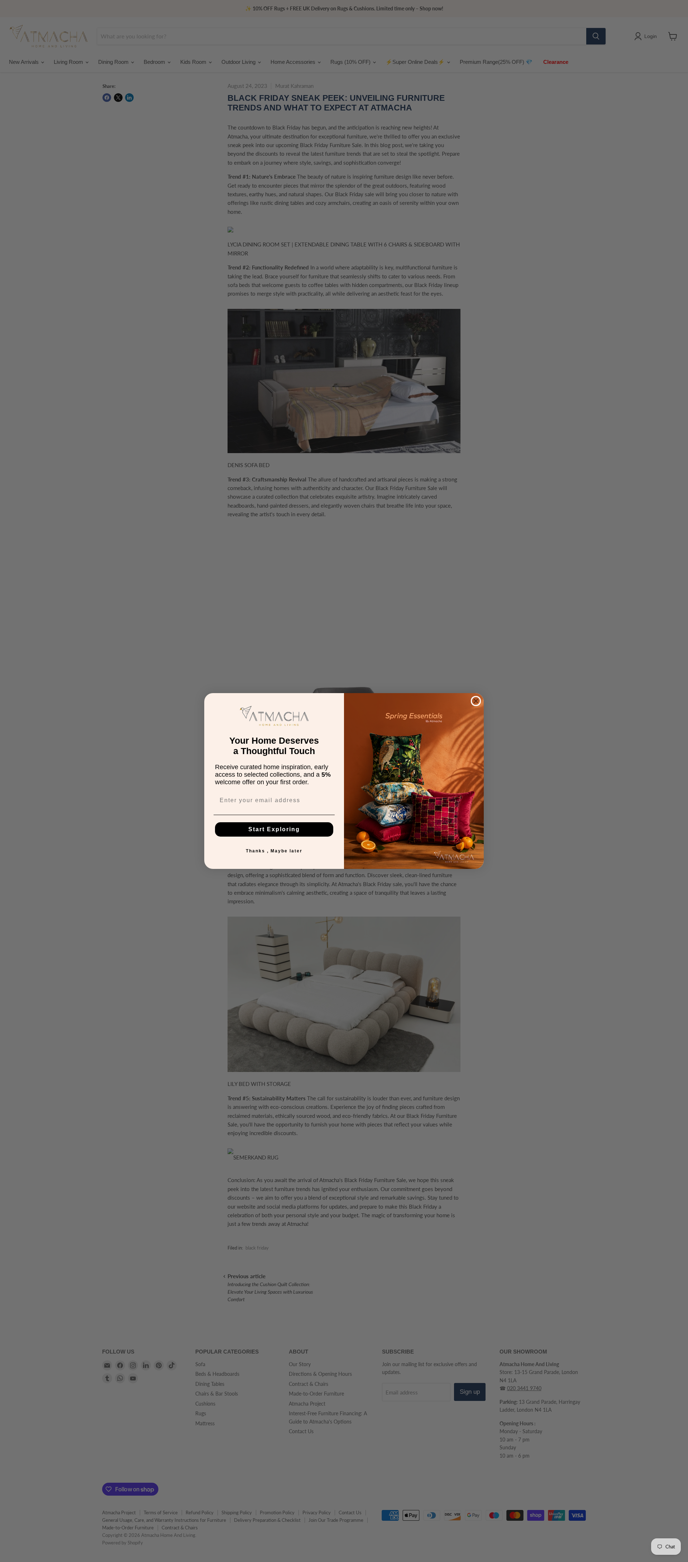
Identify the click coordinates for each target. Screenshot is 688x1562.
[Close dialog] (476, 701)
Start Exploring (274, 829)
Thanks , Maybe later (274, 850)
